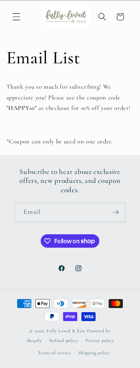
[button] (16, 17)
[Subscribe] (116, 212)
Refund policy (63, 340)
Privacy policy (99, 340)
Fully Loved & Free (66, 330)
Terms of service (54, 352)
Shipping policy (94, 352)
